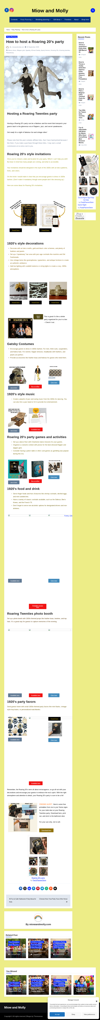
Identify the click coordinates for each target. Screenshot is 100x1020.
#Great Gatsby (35, 50)
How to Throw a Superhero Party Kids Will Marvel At (15, 992)
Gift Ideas (57, 19)
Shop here (85, 19)
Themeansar (38, 1016)
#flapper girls (21, 50)
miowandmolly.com (18, 47)
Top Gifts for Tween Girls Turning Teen (81, 991)
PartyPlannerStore (39, 880)
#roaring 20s (54, 50)
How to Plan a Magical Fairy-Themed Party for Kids (82, 94)
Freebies (68, 19)
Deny (73, 1014)
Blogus (28, 1016)
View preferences (89, 1014)
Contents (14, 19)
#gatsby (28, 50)
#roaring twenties (64, 50)
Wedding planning (43, 19)
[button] (95, 1000)
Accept (57, 1014)
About (76, 19)
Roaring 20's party (38, 878)
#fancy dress (12, 50)
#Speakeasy (10, 52)
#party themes (45, 50)
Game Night (82, 205)
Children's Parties (37, 942)
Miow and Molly (50, 10)
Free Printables (14, 942)
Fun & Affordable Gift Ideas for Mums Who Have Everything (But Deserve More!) (83, 135)
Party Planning (26, 19)
